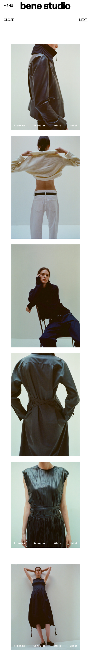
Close (9, 20)
